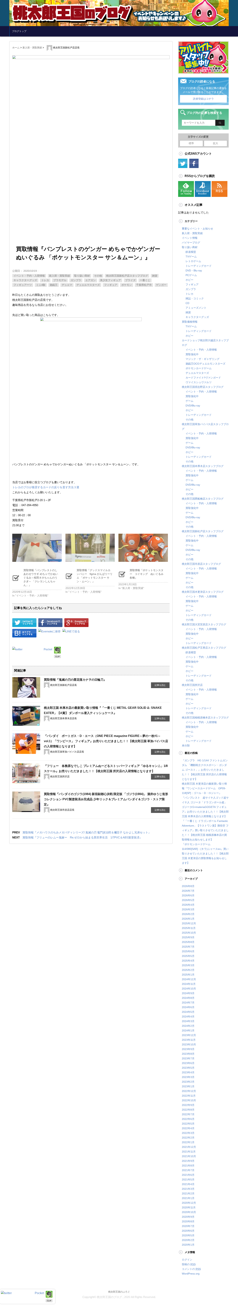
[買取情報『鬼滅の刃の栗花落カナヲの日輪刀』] (26, 695)
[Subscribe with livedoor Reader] (203, 194)
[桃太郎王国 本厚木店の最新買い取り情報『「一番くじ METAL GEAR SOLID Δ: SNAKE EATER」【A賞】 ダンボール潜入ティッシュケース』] (26, 723)
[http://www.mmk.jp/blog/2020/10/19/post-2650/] (24, 634)
